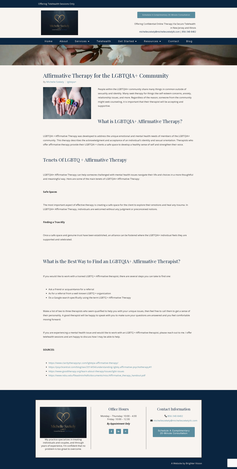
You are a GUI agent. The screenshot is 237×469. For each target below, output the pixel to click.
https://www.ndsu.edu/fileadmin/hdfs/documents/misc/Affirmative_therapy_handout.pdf (97, 375)
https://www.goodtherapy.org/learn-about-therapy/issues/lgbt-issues (86, 371)
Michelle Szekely (55, 82)
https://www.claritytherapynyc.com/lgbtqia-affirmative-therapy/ (83, 362)
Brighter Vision (194, 463)
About (64, 41)
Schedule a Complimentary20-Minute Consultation (174, 432)
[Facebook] (111, 431)
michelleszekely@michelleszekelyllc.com (159, 31)
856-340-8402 (189, 31)
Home (49, 41)
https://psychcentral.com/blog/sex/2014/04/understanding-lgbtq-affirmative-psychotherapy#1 (100, 367)
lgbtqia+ (71, 82)
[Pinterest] (125, 431)
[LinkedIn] (118, 431)
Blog (189, 41)
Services (81, 41)
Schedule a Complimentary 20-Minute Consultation (166, 15)
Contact (173, 41)
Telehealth (104, 41)
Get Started (126, 41)
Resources (151, 41)
